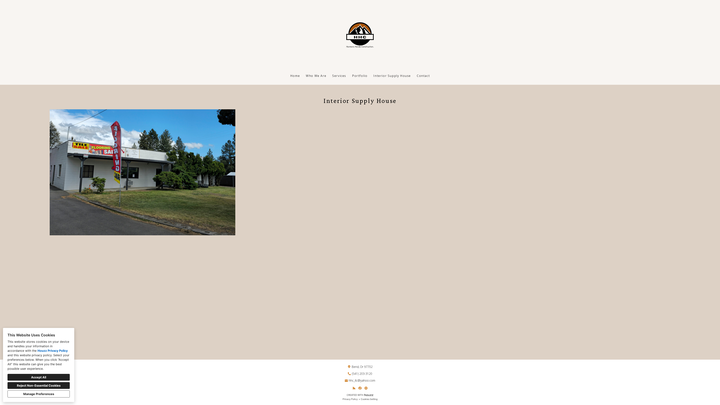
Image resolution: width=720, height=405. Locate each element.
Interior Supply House (392, 76)
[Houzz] (354, 388)
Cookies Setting (369, 399)
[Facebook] (360, 388)
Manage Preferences (38, 394)
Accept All (38, 377)
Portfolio (359, 76)
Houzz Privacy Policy (53, 350)
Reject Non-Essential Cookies (39, 385)
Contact (423, 76)
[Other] (366, 388)
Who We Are (316, 76)
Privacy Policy (350, 399)
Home (295, 76)
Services (339, 76)
